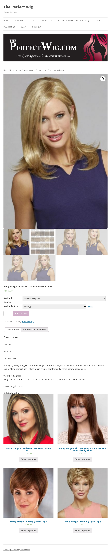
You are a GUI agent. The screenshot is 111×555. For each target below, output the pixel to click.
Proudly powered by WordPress (16, 549)
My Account (9, 27)
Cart (23, 27)
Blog (32, 20)
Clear (90, 307)
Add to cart (21, 313)
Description (13, 329)
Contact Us (46, 20)
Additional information (34, 329)
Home (6, 20)
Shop (98, 20)
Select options (28, 459)
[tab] (13, 329)
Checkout (36, 27)
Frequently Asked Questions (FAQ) (73, 20)
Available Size (10, 306)
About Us (19, 20)
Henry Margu (15, 70)
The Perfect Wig (18, 7)
